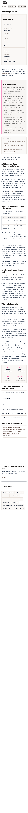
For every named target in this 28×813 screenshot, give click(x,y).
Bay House (13, 191)
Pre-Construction (12, 6)
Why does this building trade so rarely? (12, 413)
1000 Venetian (19, 492)
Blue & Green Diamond (8, 508)
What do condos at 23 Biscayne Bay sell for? (13, 403)
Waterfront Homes (22, 6)
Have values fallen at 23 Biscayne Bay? (12, 409)
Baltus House (6, 502)
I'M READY (4, 477)
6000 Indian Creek (7, 499)
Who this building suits (9, 151)
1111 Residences (18, 499)
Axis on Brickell (20, 508)
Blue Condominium (7, 505)
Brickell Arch (14, 502)
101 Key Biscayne (18, 505)
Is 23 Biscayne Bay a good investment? (12, 417)
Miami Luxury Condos (8, 492)
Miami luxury (5, 73)
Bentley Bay (5, 495)
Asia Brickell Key (15, 495)
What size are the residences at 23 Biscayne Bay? (11, 397)
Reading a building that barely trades (13, 149)
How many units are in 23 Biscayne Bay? (13, 392)
